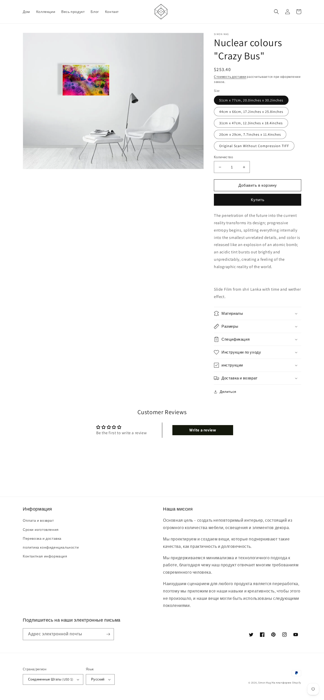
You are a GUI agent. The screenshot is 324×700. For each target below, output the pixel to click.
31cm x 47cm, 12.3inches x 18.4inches (251, 123)
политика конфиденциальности (51, 547)
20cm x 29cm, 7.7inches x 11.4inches (250, 134)
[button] (276, 11)
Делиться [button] (228, 391)
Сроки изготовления (41, 529)
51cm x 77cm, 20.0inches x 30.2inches (251, 100)
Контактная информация (45, 556)
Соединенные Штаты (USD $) (50, 679)
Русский (98, 679)
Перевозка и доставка (42, 538)
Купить (258, 199)
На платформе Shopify (286, 682)
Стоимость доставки (230, 77)
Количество (223, 157)
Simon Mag (264, 682)
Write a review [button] (202, 430)
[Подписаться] (108, 634)
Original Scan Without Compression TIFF (254, 146)
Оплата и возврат (38, 520)
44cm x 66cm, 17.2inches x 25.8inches (251, 111)
